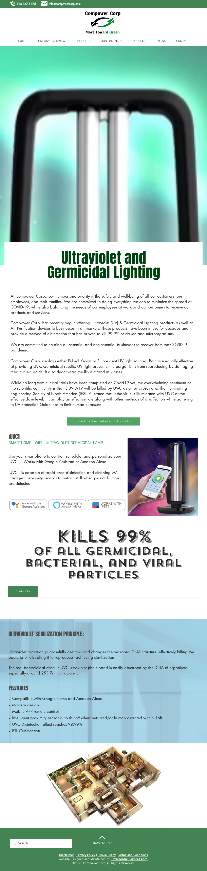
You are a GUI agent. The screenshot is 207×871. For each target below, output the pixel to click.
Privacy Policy (85, 855)
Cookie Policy (107, 855)
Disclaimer (66, 855)
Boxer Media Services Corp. (129, 859)
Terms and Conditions (133, 855)
